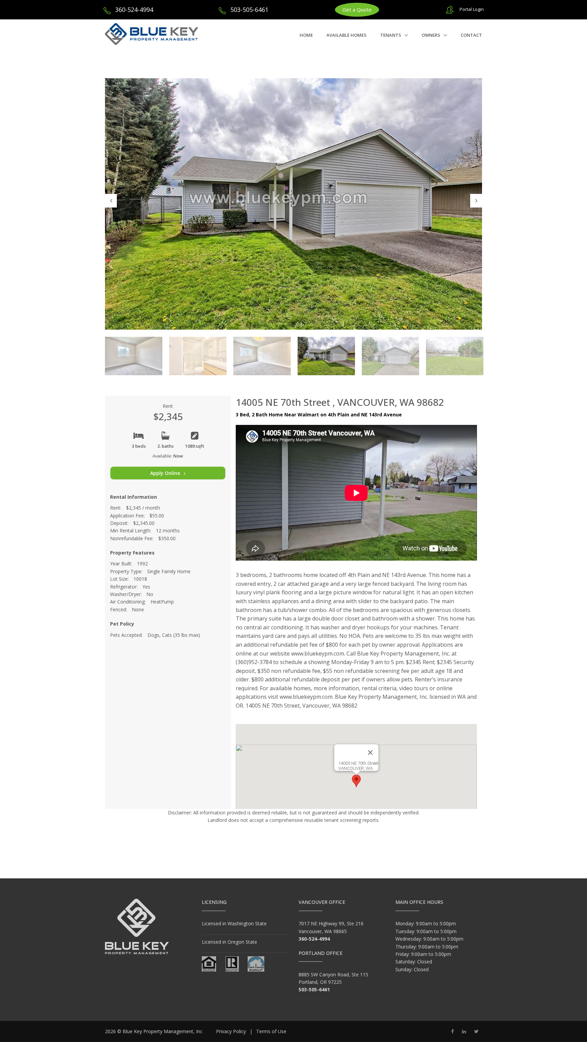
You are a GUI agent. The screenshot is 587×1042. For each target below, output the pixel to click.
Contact (471, 35)
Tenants (391, 35)
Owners (431, 35)
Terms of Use (271, 1031)
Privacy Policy (231, 1031)
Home (306, 35)
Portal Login (472, 9)
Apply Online (165, 473)
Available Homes (346, 35)
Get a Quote (357, 9)
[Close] (370, 752)
